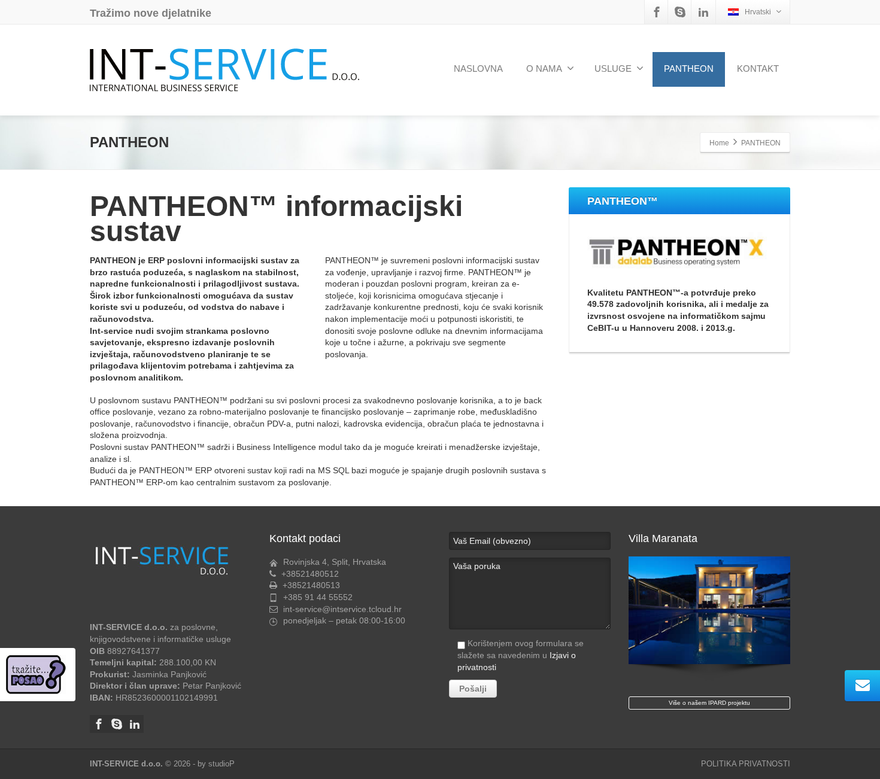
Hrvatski (758, 12)
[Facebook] (657, 12)
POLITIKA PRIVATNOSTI (745, 763)
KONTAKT (758, 68)
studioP (221, 763)
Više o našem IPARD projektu (709, 702)
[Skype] (680, 12)
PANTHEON (689, 68)
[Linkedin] (703, 12)
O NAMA (544, 68)
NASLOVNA (478, 68)
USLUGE (613, 68)
